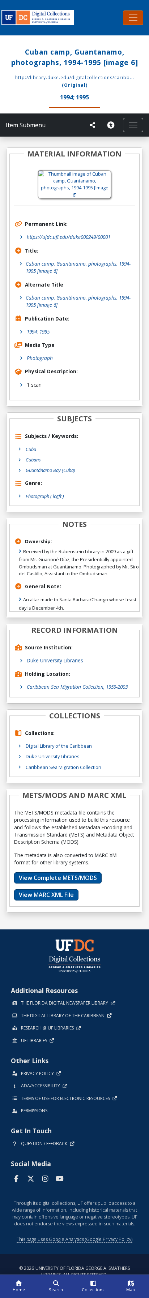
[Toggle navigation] (133, 17)
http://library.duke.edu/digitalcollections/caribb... (74, 77)
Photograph (40, 357)
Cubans (33, 459)
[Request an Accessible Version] (112, 125)
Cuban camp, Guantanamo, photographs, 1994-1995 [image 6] (78, 267)
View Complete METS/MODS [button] (58, 878)
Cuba (31, 449)
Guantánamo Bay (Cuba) (50, 470)
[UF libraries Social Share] (92, 125)
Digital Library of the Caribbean (59, 746)
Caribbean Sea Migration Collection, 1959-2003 (77, 686)
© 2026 (74, 1271)
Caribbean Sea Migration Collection (63, 767)
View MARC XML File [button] (46, 895)
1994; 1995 (38, 331)
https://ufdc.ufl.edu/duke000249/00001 (68, 236)
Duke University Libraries (55, 660)
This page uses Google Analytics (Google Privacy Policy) (74, 1239)
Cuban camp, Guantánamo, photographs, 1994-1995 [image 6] (78, 301)
